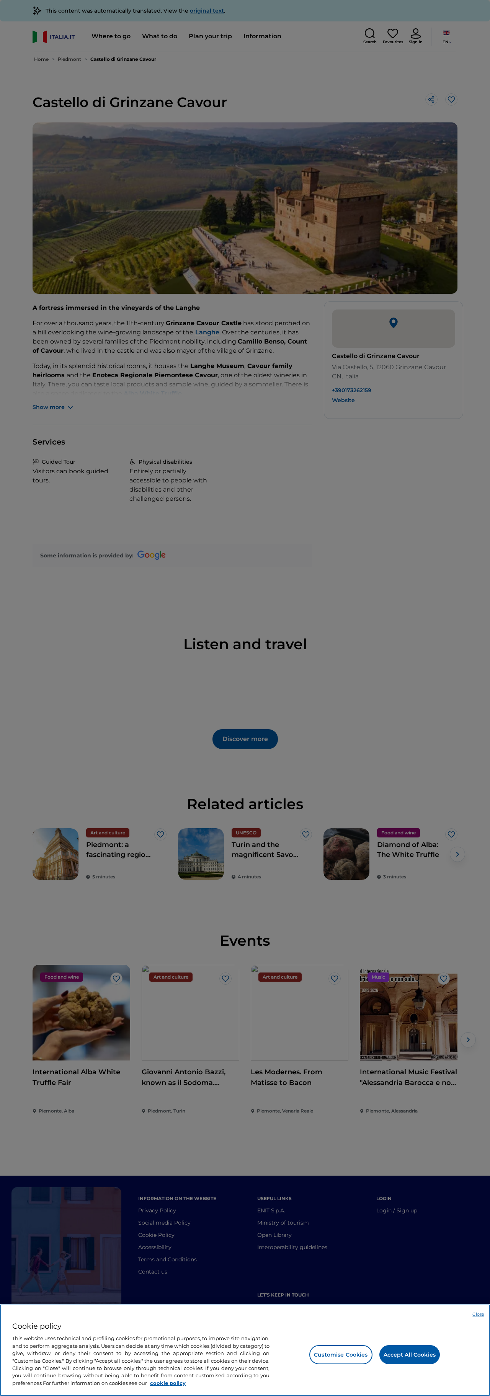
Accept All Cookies (410, 1354)
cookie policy (168, 1383)
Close (478, 1314)
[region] (245, 1350)
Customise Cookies (341, 1354)
